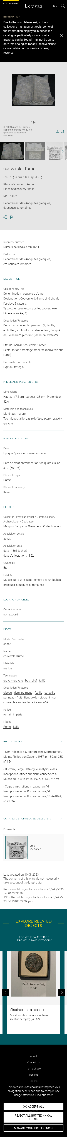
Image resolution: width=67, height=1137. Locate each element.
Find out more (44, 1095)
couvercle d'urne (13, 656)
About (33, 1056)
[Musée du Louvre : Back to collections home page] (34, 6)
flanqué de (30, 697)
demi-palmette (23, 692)
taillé (42, 680)
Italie (16, 726)
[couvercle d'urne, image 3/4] (54, 151)
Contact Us (33, 1062)
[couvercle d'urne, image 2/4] (35, 151)
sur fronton (24, 702)
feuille (38, 692)
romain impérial (13, 714)
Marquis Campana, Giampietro (22, 526)
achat (7, 644)
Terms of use (33, 1068)
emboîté (43, 702)
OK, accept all (33, 1106)
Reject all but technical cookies (33, 1117)
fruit (19, 697)
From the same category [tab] (34, 940)
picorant (45, 697)
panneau (8, 697)
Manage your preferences (33, 1128)
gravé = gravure (13, 680)
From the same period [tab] (34, 937)
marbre (7, 668)
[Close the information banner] (61, 35)
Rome (7, 726)
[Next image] (61, 151)
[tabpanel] (33, 992)
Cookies (33, 1074)
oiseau (7, 692)
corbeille (49, 692)
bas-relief (31, 680)
